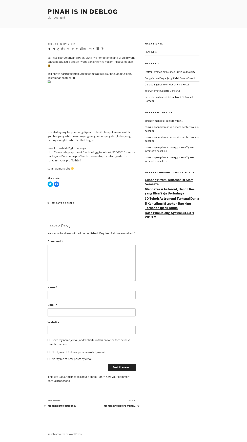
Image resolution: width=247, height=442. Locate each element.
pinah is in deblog (83, 12)
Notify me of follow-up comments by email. (79, 352)
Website (53, 322)
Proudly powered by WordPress (64, 434)
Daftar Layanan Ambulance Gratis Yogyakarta (170, 71)
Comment (55, 241)
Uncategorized (63, 203)
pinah (148, 120)
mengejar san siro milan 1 (168, 120)
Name (52, 287)
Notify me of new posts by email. (72, 359)
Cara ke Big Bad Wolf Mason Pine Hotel (167, 84)
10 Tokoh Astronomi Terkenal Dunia (172, 198)
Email (52, 305)
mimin (72, 44)
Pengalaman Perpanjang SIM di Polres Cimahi (170, 78)
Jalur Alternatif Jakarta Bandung (162, 90)
